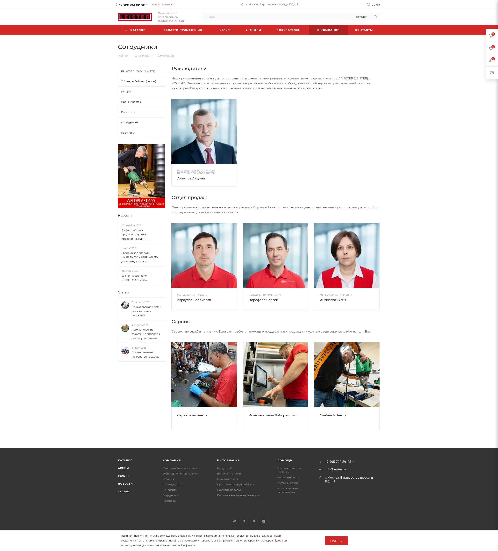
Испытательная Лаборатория (273, 415)
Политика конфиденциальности (238, 495)
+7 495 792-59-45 (132, 4)
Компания (172, 460)
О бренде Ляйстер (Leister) (180, 473)
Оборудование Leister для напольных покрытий (146, 311)
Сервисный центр (192, 415)
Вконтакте (234, 521)
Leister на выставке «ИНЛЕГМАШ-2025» (134, 277)
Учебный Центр (333, 415)
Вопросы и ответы (229, 473)
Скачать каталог (227, 478)
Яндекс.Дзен (264, 521)
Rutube (254, 521)
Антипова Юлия (333, 300)
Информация (228, 460)
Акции (123, 468)
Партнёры (169, 500)
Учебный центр (287, 482)
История (168, 478)
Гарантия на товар (229, 489)
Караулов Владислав (194, 300)
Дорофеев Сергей (263, 300)
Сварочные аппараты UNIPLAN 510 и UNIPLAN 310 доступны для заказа (139, 257)
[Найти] (375, 17)
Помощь (284, 460)
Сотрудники (171, 495)
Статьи (123, 292)
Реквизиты (170, 489)
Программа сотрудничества (235, 484)
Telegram (244, 521)
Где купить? (224, 468)
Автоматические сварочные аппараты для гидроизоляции (146, 334)
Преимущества (173, 484)
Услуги (124, 475)
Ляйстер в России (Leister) (180, 468)
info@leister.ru (335, 469)
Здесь (279, 540)
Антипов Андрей (191, 178)
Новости (125, 216)
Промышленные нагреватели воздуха (145, 354)
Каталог (125, 460)
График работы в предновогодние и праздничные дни (133, 234)
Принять (336, 541)
